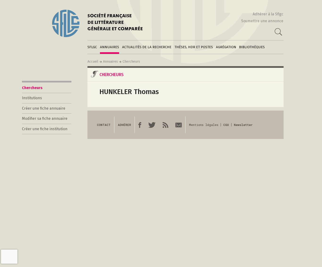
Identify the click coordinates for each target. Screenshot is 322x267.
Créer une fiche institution (44, 129)
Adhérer (124, 125)
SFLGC (92, 47)
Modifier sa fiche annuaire (44, 118)
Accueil (92, 62)
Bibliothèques (252, 47)
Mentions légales (203, 125)
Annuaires (109, 47)
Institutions (32, 98)
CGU (226, 125)
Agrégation (226, 47)
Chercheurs (131, 62)
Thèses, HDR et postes (193, 47)
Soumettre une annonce (262, 21)
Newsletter (243, 125)
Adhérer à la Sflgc (268, 14)
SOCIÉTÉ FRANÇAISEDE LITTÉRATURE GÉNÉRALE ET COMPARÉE (115, 22)
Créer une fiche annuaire (43, 108)
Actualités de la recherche (146, 47)
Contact (104, 125)
